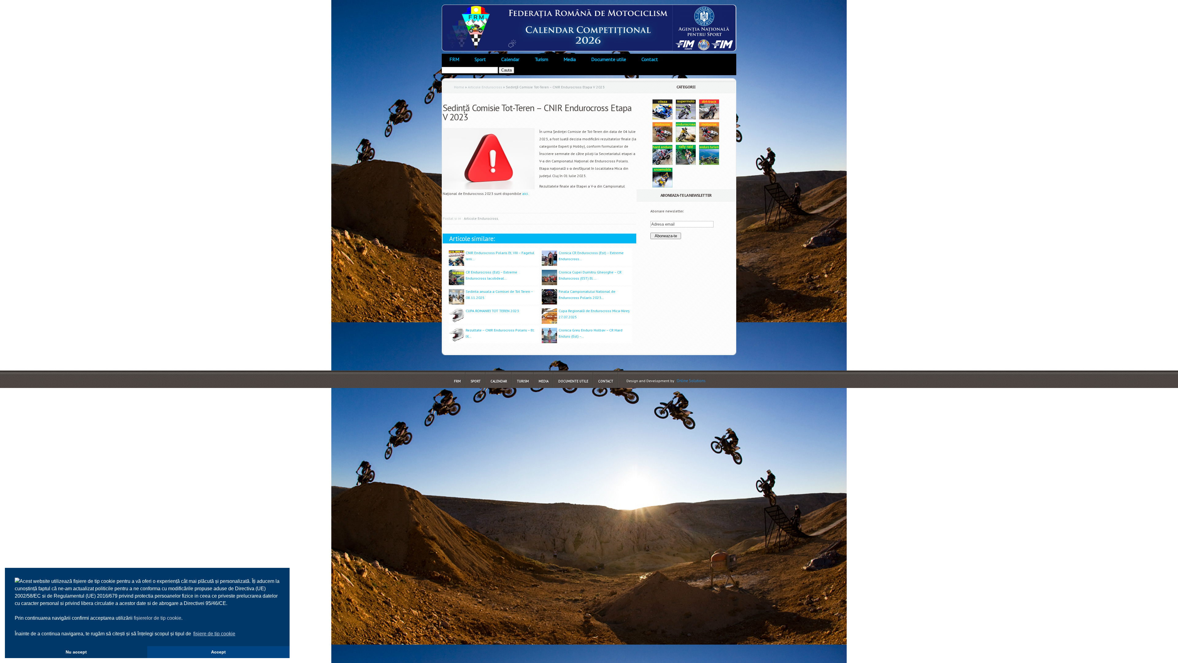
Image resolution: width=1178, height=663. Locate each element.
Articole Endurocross (485, 87)
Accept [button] (218, 651)
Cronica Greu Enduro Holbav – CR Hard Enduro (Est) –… (590, 333)
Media (570, 59)
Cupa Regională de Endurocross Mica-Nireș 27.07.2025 (594, 313)
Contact (649, 59)
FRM (454, 59)
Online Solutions (691, 380)
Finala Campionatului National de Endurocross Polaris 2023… (587, 294)
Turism (541, 59)
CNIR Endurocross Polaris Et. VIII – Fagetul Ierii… (500, 255)
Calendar (510, 59)
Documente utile (608, 59)
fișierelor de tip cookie (157, 618)
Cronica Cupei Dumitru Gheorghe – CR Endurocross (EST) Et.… (590, 275)
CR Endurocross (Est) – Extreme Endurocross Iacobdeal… (491, 275)
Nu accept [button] (76, 651)
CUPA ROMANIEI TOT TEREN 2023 (492, 310)
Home (459, 87)
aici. (525, 193)
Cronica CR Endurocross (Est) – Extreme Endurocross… (591, 255)
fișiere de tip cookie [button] (214, 633)
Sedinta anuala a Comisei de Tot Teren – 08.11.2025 (499, 294)
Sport (480, 59)
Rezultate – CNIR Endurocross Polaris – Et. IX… (500, 333)
